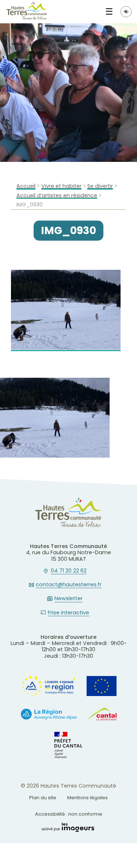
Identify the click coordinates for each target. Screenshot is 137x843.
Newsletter (68, 598)
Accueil (25, 186)
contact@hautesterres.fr (69, 585)
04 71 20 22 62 (69, 571)
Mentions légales (87, 797)
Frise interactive (68, 613)
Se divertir (100, 186)
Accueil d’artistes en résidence (56, 195)
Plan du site (42, 797)
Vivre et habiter (61, 186)
